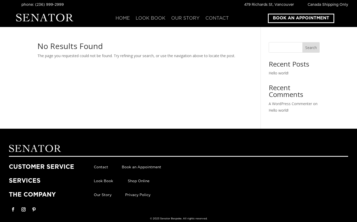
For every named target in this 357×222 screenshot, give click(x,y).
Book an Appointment (301, 18)
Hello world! (279, 73)
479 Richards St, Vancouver (269, 5)
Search (311, 47)
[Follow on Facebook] (13, 209)
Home (123, 19)
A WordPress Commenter (290, 103)
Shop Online (138, 181)
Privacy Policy (138, 195)
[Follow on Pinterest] (34, 209)
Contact (217, 19)
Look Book (150, 19)
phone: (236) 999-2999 (42, 5)
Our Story (185, 19)
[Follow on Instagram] (23, 209)
